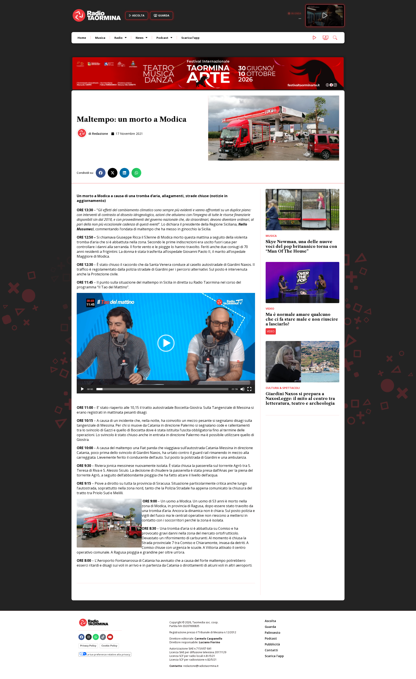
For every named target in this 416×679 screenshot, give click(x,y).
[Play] (82, 360)
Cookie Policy (109, 616)
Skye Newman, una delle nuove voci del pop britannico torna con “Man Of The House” (301, 217)
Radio (118, 38)
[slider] (162, 360)
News (139, 38)
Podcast (162, 38)
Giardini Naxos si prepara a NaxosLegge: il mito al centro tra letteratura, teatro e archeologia (300, 369)
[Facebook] (81, 608)
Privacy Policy (88, 616)
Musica (100, 38)
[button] (101, 143)
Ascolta (270, 592)
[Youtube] (110, 608)
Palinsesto (272, 603)
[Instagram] (89, 608)
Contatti (271, 621)
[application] (166, 314)
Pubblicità (272, 615)
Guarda (270, 597)
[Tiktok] (103, 608)
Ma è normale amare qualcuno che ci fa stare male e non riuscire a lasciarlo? (302, 290)
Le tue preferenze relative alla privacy (108, 625)
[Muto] (242, 360)
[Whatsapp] (96, 608)
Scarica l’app (190, 38)
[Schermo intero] (249, 360)
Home (82, 38)
